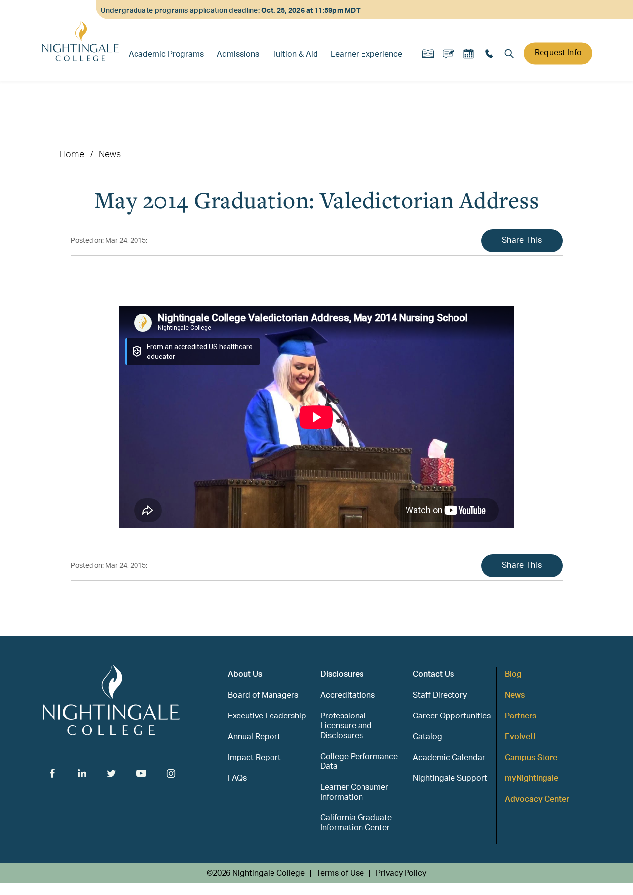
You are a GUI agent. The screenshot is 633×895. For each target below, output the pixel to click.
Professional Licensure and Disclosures (346, 726)
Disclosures (341, 674)
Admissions (238, 54)
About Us (245, 674)
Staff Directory (440, 695)
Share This (522, 240)
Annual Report (254, 737)
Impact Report (254, 757)
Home (72, 154)
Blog (513, 674)
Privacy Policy (401, 873)
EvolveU (520, 737)
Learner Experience (366, 54)
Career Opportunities (452, 716)
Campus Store (531, 757)
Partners (520, 716)
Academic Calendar (449, 757)
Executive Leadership (267, 716)
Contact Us (433, 674)
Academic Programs (166, 54)
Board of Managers (263, 695)
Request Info (558, 53)
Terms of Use (340, 873)
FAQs (237, 778)
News (110, 154)
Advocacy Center (537, 799)
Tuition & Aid (295, 54)
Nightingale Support (450, 778)
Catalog (427, 737)
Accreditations (347, 695)
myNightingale (531, 778)
